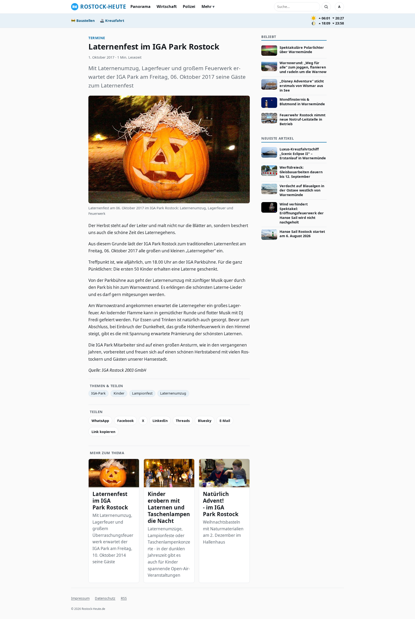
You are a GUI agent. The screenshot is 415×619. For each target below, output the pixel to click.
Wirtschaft (167, 6)
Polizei (189, 6)
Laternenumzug (173, 393)
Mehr (206, 6)
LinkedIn (160, 420)
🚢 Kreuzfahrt (112, 20)
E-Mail (225, 420)
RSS (124, 598)
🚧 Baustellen (83, 20)
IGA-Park (98, 393)
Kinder (119, 393)
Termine (96, 38)
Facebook (125, 420)
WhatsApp (100, 420)
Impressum (80, 598)
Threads (183, 420)
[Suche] (326, 6)
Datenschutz (105, 598)
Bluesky (204, 420)
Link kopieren (103, 431)
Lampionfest (142, 393)
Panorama (140, 6)
